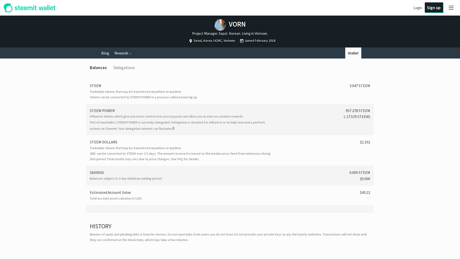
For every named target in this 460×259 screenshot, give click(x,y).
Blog (105, 53)
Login (418, 8)
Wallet (353, 53)
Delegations (124, 67)
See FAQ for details (185, 159)
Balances (98, 67)
